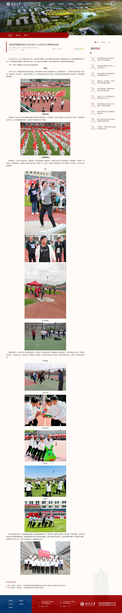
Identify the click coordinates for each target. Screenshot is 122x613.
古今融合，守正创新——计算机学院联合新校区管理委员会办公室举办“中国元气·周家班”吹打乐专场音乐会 (36, 585)
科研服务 (70, 4)
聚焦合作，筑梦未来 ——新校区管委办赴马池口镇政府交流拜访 (25, 587)
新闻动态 (10, 35)
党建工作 (88, 4)
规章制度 (61, 4)
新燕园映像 (107, 4)
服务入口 (26, 35)
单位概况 (52, 4)
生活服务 (79, 4)
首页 (98, 42)
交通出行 (98, 4)
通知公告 (18, 35)
